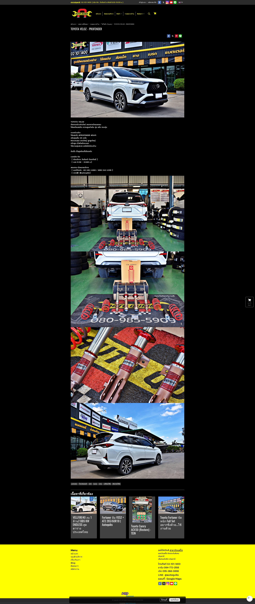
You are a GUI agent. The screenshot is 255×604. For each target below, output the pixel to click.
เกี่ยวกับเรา (75, 560)
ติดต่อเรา (140, 14)
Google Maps (174, 579)
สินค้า (119, 14)
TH (181, 2)
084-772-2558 (171, 567)
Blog (73, 563)
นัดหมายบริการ (108, 14)
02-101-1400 (173, 564)
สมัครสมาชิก (152, 2)
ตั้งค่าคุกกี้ (164, 600)
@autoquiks (172, 575)
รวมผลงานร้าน (129, 14)
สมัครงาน (75, 569)
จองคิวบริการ (76, 556)
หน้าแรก (98, 14)
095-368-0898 (171, 571)
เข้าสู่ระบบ (142, 2)
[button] (149, 14)
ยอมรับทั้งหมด (174, 600)
